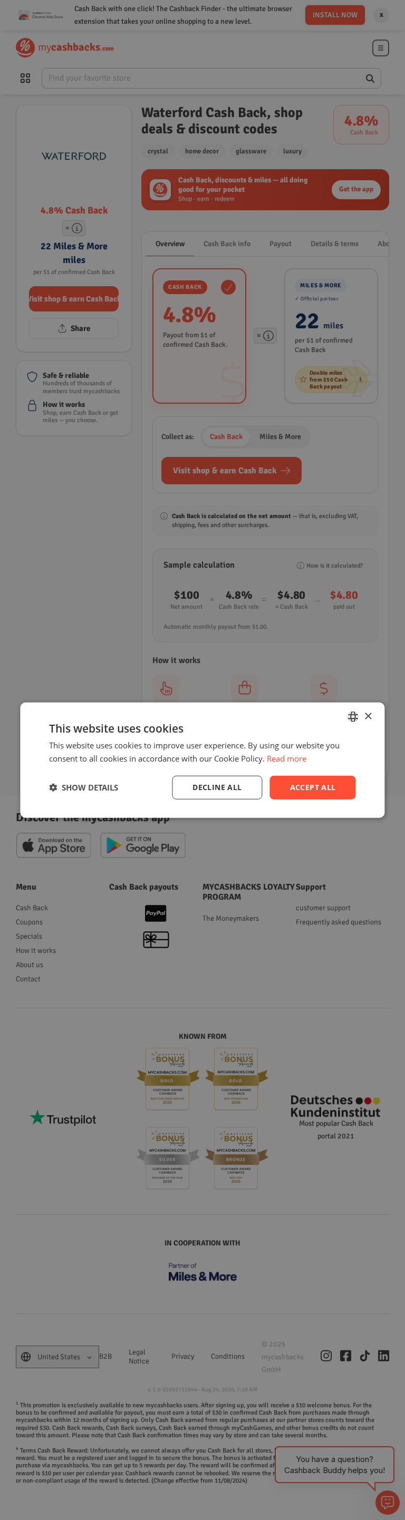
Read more (286, 758)
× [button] (368, 716)
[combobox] (353, 717)
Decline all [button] (217, 787)
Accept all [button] (313, 787)
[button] (83, 787)
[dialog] (202, 760)
